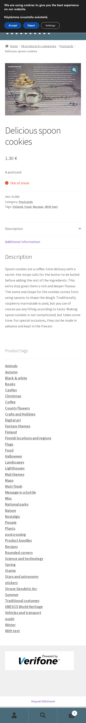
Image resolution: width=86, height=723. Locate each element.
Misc (8, 498)
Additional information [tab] (22, 241)
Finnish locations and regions (28, 438)
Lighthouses (14, 468)
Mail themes (14, 474)
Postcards (66, 46)
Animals (11, 365)
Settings (50, 25)
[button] (74, 69)
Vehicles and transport (23, 612)
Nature (10, 510)
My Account (14, 715)
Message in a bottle (20, 492)
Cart (66, 711)
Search (43, 715)
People (11, 522)
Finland (18, 207)
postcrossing (15, 534)
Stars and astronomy (22, 576)
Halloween (13, 456)
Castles (11, 390)
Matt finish (13, 486)
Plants (10, 528)
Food (27, 207)
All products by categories (38, 46)
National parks (16, 504)
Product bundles (18, 540)
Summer (12, 594)
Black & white (16, 378)
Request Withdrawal (43, 701)
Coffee (10, 402)
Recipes (38, 207)
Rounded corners (19, 552)
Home (14, 46)
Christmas (13, 396)
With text (51, 207)
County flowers (17, 408)
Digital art (13, 420)
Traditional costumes (22, 600)
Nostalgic (12, 516)
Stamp (10, 570)
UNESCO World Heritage (24, 606)
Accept (13, 25)
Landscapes (14, 462)
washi (9, 618)
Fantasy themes (17, 426)
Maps (9, 480)
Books (10, 384)
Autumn (11, 372)
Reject (31, 25)
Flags (9, 444)
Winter (10, 624)
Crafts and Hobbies (20, 414)
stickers (11, 582)
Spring (10, 564)
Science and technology (24, 558)
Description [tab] (14, 228)
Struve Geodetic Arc (21, 588)
